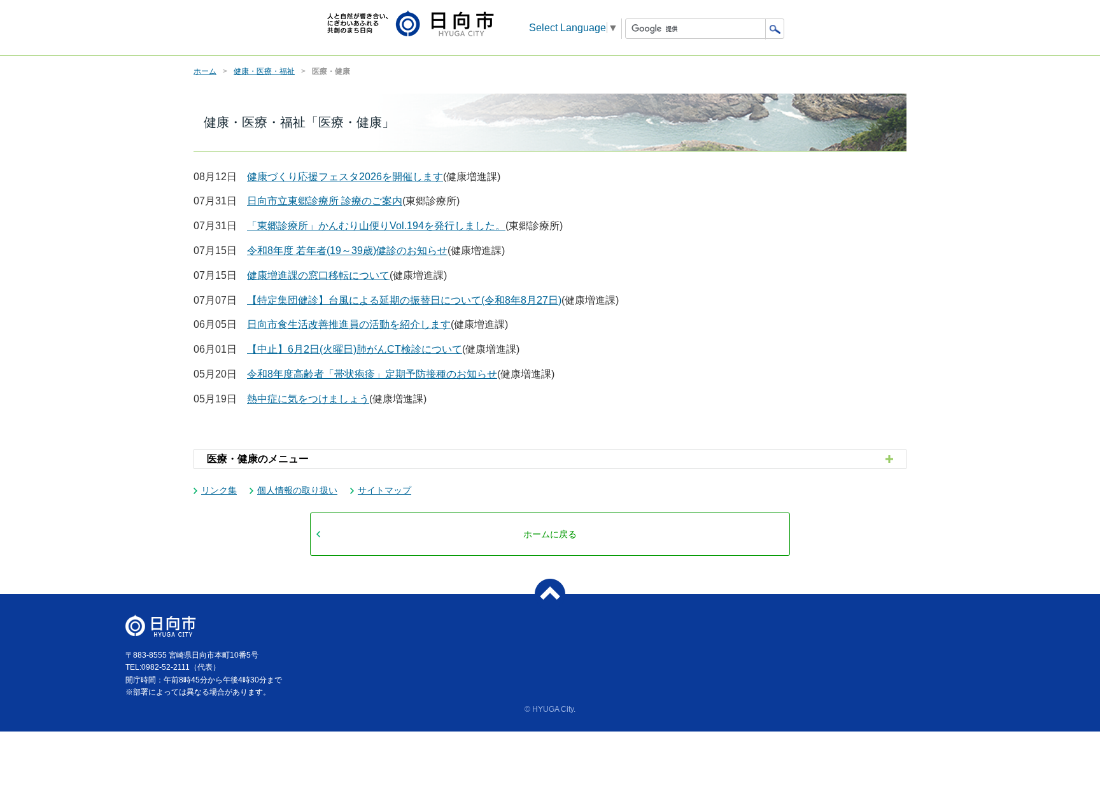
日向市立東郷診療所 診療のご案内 (324, 200)
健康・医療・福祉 (264, 71)
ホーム (205, 71)
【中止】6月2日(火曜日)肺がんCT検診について (354, 349)
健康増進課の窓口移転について (318, 275)
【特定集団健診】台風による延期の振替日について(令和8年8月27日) (404, 300)
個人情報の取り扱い (297, 490)
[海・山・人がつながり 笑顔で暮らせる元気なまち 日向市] (410, 24)
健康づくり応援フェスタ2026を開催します (345, 176)
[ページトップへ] (550, 594)
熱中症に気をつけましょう (308, 398)
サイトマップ (384, 490)
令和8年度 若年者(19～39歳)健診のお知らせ (347, 250)
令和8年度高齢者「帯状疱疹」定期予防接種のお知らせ (372, 374)
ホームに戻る (550, 534)
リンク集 (219, 490)
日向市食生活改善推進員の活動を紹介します (349, 324)
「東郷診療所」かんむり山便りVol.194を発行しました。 (376, 225)
